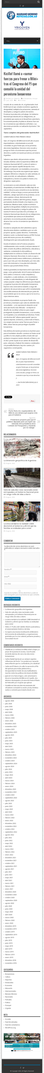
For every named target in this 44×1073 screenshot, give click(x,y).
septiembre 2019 (11, 935)
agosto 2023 (9, 801)
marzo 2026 (9, 715)
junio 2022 (8, 840)
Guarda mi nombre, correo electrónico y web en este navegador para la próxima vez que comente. (21, 594)
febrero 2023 (9, 818)
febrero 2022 (9, 852)
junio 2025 (8, 741)
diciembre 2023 (10, 789)
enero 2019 (9, 957)
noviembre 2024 (10, 758)
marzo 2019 (9, 952)
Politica (7, 1002)
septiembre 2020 (11, 900)
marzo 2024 (9, 781)
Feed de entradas (11, 1022)
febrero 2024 (9, 783)
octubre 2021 (9, 863)
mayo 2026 (9, 709)
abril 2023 (8, 812)
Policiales (8, 1000)
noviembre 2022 (10, 826)
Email (6, 577)
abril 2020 (8, 915)
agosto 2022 (9, 835)
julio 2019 (8, 940)
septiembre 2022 (11, 832)
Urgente (8, 1008)
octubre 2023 (9, 795)
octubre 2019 (9, 932)
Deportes (8, 980)
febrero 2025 (9, 752)
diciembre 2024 (10, 755)
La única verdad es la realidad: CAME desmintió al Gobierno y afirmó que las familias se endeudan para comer (20, 526)
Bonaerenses (28, 98)
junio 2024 (8, 772)
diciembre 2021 (10, 858)
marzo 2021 (9, 883)
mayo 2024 (9, 775)
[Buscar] (38, 2)
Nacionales (9, 997)
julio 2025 (8, 738)
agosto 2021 (9, 869)
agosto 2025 (9, 735)
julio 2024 (8, 769)
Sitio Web (7, 584)
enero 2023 (9, 820)
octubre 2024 (9, 761)
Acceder (8, 1019)
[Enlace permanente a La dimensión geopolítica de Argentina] (22, 458)
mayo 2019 (9, 946)
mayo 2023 (9, 809)
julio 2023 (8, 803)
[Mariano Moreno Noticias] (22, 16)
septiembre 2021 (11, 866)
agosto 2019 (9, 937)
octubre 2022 (9, 829)
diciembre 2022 (10, 823)
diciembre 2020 (10, 892)
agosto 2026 (9, 701)
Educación (8, 988)
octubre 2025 (9, 729)
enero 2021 (9, 889)
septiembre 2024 (11, 763)
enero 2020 (9, 923)
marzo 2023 (9, 815)
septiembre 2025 (11, 732)
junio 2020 (8, 909)
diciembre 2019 (10, 926)
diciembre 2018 (10, 960)
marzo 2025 (9, 749)
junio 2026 (8, 706)
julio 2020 (8, 906)
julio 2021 (8, 872)
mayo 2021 (9, 878)
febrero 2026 (9, 718)
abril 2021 (8, 880)
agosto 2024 (9, 766)
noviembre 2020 (10, 895)
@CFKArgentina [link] (25, 200)
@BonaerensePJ (35, 359)
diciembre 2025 (10, 724)
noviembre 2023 (10, 792)
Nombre (7, 569)
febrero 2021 (9, 886)
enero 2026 (9, 721)
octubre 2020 (9, 897)
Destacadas (9, 983)
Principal (35, 98)
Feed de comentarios (12, 1025)
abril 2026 (8, 712)
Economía (8, 985)
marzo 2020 (9, 917)
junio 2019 (8, 943)
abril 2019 (8, 949)
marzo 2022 (9, 849)
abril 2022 (8, 846)
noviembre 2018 (10, 963)
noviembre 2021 (10, 860)
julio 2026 (8, 704)
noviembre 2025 (10, 726)
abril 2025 (8, 746)
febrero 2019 (9, 954)
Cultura (7, 977)
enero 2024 (9, 786)
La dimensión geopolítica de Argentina (20, 460)
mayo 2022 (9, 843)
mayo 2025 (9, 744)
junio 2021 (8, 875)
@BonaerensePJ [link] (25, 141)
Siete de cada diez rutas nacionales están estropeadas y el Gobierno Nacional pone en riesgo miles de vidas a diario (21, 492)
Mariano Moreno (11, 994)
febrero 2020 (9, 920)
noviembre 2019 (10, 929)
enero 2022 (9, 855)
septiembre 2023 (11, 798)
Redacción (17, 98)
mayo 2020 (9, 912)
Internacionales (10, 991)
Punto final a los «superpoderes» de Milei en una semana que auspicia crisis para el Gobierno (23, 412)
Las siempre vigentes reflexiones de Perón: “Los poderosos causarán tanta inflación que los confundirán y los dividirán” (22, 661)
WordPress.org (10, 1028)
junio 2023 (8, 806)
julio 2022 (8, 838)
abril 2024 (8, 778)
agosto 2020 (9, 903)
